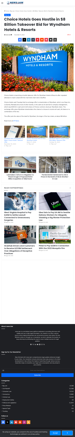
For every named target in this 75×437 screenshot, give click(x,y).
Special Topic (6, 408)
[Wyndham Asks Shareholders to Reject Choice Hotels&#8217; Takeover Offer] (14, 132)
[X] (33, 344)
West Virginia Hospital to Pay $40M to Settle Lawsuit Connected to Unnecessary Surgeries (17, 216)
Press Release (6, 405)
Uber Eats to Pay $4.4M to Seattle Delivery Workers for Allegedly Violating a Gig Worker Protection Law (54, 216)
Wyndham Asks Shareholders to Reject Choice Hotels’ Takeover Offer (13, 140)
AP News (16, 121)
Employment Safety (8, 400)
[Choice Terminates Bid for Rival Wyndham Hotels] (37, 132)
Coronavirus (6, 394)
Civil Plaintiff (6, 388)
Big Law (12, 11)
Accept (55, 433)
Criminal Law (6, 397)
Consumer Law (6, 391)
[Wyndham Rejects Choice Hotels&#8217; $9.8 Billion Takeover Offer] (59, 132)
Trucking (5, 411)
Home (7, 11)
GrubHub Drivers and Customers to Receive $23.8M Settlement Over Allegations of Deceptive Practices (19, 250)
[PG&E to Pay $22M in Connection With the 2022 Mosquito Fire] (55, 235)
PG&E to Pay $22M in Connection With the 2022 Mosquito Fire (54, 247)
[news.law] (15, 3)
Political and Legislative (9, 402)
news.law (8, 34)
